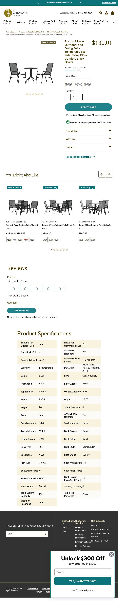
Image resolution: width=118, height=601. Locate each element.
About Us (66, 527)
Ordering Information (80, 536)
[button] (31, 65)
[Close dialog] (111, 554)
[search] (101, 13)
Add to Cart (88, 107)
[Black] (69, 83)
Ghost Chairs (75, 22)
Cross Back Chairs (49, 22)
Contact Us (96, 525)
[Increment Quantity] (80, 97)
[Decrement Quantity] (68, 97)
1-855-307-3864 (85, 12)
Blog (64, 531)
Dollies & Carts (86, 22)
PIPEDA (39, 592)
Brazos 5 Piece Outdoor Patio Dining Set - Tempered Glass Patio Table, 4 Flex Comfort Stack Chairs (23, 225)
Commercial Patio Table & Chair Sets (32, 32)
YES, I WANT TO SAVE (82, 581)
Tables (22, 22)
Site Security (32, 588)
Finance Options (82, 546)
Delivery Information (80, 529)
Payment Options (83, 542)
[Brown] (88, 83)
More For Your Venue (101, 22)
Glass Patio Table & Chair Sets (57, 32)
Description (72, 131)
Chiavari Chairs (7, 22)
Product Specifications (78, 156)
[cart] (113, 14)
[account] (106, 13)
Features (70, 147)
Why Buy (70, 139)
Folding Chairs (33, 22)
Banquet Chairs (63, 22)
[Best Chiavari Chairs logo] (15, 12)
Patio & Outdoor (11, 32)
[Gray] (78, 83)
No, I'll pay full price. (83, 590)
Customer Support (109, 3)
